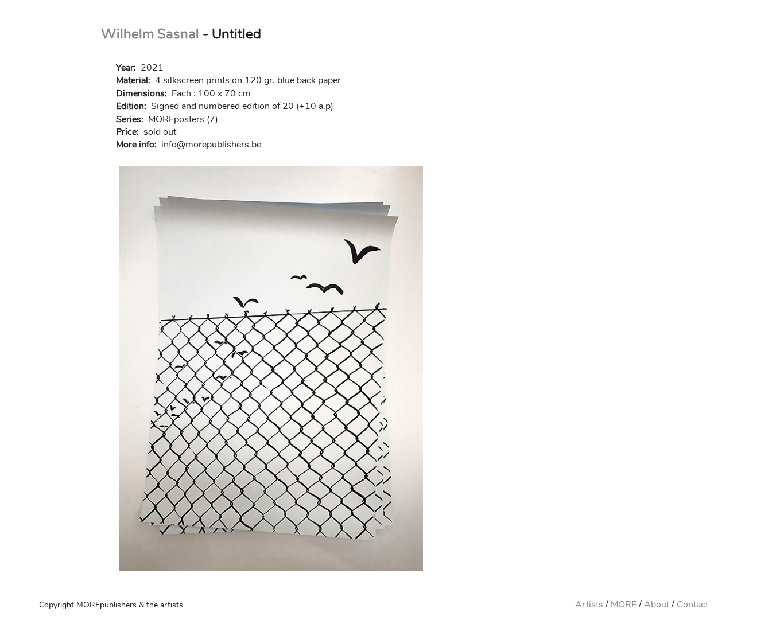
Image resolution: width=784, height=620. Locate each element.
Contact (692, 604)
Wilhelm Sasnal (150, 34)
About (656, 604)
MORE (623, 604)
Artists (589, 604)
